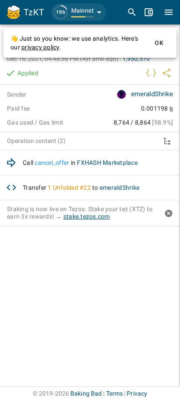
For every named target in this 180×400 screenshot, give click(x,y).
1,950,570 (136, 59)
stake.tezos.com (86, 216)
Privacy (137, 393)
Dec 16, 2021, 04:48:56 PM (62, 59)
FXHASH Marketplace (107, 162)
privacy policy (40, 47)
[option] (90, 162)
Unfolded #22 (72, 187)
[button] (78, 12)
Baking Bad (86, 393)
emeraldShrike (152, 94)
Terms (114, 393)
